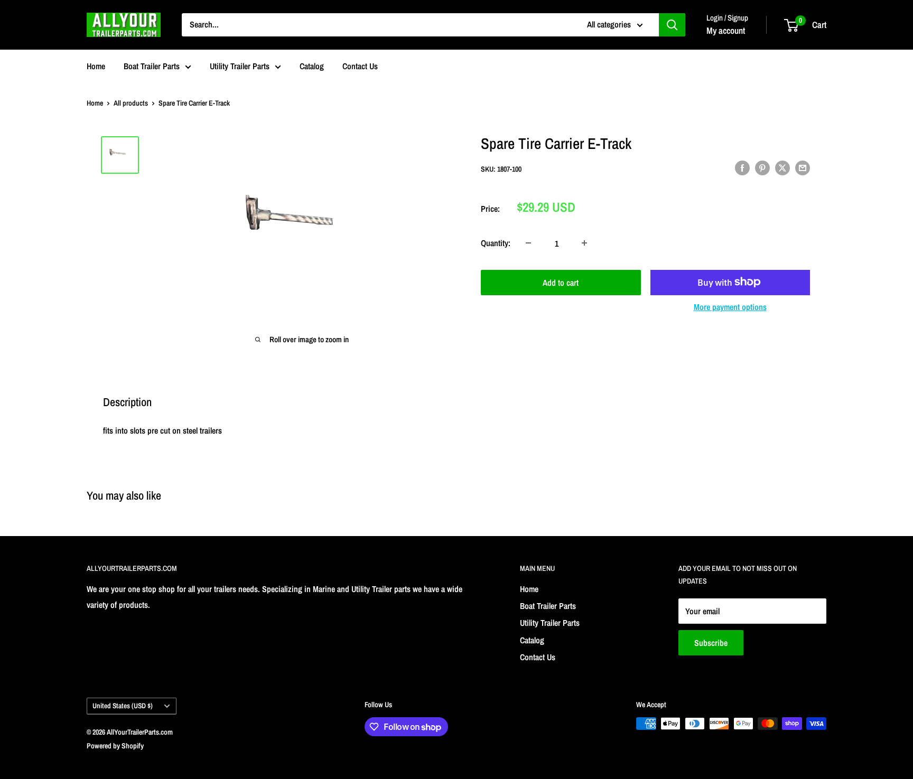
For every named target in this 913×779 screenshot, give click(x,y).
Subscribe (711, 643)
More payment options (730, 306)
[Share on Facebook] (742, 168)
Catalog (312, 66)
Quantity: (495, 243)
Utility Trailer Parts (239, 66)
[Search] (672, 24)
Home (96, 66)
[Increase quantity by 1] (584, 243)
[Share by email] (802, 168)
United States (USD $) (122, 705)
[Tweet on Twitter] (782, 168)
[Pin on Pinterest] (762, 168)
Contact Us (360, 66)
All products (131, 103)
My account (725, 30)
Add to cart (561, 282)
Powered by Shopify (115, 745)
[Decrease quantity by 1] (528, 243)
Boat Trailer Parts (152, 66)
